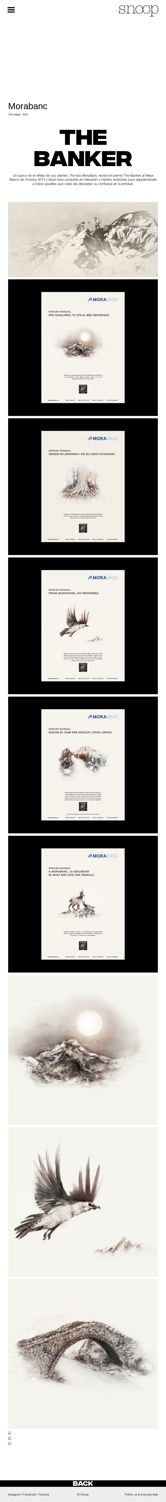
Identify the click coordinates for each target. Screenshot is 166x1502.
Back (83, 1483)
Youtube (43, 1494)
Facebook (29, 1494)
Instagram (14, 1494)
